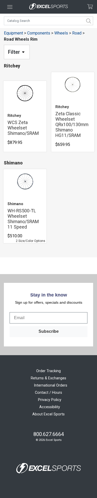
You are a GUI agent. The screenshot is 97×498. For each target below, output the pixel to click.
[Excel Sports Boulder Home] (48, 7)
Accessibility (49, 407)
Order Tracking (48, 371)
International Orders (50, 385)
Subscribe (49, 331)
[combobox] (48, 20)
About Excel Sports (48, 414)
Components (38, 33)
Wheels (61, 33)
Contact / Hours (48, 392)
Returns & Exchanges (48, 378)
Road (76, 33)
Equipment (13, 33)
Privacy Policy (49, 400)
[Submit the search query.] (88, 20)
